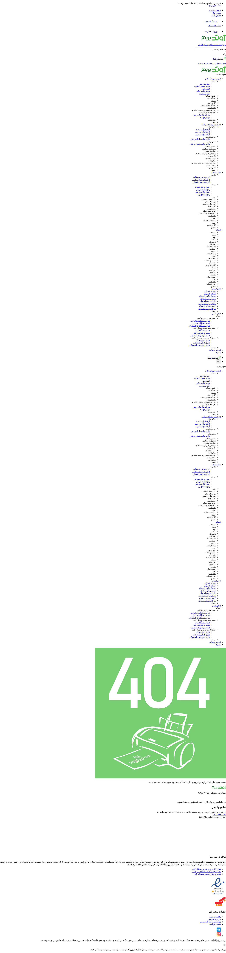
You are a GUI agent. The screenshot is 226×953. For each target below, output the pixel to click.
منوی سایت (221, 74)
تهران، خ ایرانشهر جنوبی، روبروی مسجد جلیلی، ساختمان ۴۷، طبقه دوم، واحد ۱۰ (191, 812)
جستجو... (222, 49)
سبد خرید (213, 357)
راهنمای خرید (215, 917)
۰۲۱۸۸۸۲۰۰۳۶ (214, 6)
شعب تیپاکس (215, 924)
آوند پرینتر (164, 940)
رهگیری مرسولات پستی (210, 922)
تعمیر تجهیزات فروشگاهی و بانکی (206, 871)
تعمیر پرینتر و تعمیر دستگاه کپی (207, 874)
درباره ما (217, 13)
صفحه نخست (215, 10)
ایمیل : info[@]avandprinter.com (212, 817)
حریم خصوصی (214, 919)
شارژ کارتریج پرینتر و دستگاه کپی (206, 869)
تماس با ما (216, 15)
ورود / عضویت (211, 21)
